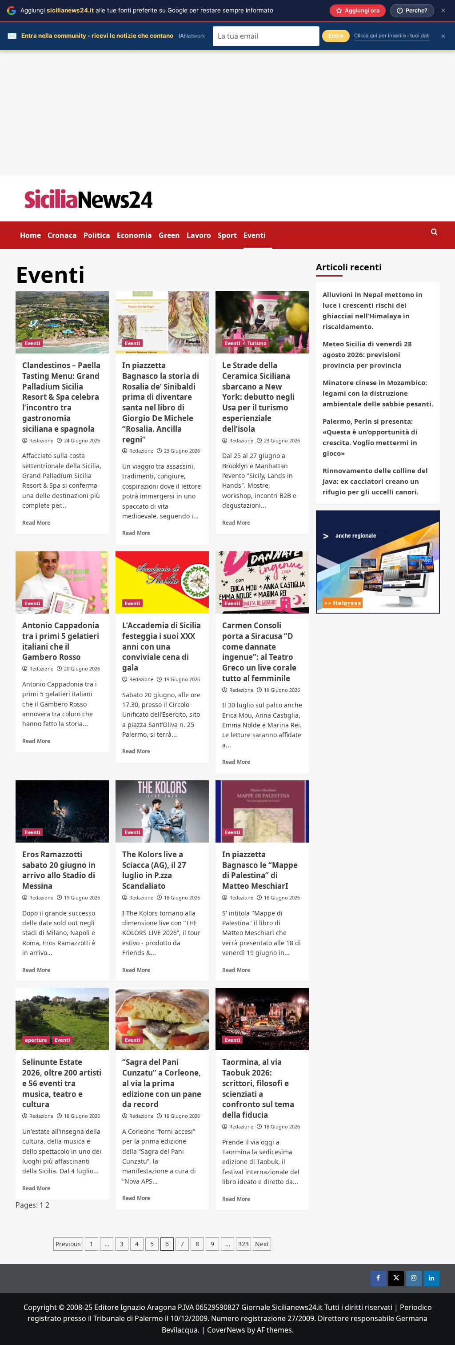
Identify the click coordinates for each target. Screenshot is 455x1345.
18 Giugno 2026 (182, 897)
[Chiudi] (443, 10)
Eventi (254, 235)
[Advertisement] (227, 113)
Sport (227, 235)
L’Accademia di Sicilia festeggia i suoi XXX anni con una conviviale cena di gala (161, 646)
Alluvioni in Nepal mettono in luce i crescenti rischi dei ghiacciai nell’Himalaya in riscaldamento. (373, 310)
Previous (68, 1244)
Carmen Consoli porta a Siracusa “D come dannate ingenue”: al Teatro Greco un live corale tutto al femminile (259, 651)
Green (169, 235)
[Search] (434, 232)
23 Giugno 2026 (182, 450)
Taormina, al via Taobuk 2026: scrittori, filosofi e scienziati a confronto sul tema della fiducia (258, 1088)
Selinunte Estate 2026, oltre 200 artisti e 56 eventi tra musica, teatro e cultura (61, 1083)
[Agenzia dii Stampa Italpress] (378, 561)
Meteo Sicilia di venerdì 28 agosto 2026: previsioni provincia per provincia (367, 354)
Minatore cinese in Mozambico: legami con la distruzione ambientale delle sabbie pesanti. (378, 393)
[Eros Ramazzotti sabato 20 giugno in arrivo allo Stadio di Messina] (62, 811)
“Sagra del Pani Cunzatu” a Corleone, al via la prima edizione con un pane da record (161, 1083)
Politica (97, 235)
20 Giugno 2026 (82, 668)
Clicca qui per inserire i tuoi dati (392, 35)
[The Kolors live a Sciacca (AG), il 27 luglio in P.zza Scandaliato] (162, 811)
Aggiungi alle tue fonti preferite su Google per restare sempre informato (146, 10)
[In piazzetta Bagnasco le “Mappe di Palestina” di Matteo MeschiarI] (262, 811)
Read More (36, 522)
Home (30, 235)
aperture (36, 1039)
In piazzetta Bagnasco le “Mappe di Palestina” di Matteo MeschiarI (260, 870)
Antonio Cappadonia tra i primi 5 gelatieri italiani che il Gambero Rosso (60, 641)
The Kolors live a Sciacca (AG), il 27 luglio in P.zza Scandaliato (154, 870)
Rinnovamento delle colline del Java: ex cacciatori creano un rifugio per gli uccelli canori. (375, 481)
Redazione (41, 440)
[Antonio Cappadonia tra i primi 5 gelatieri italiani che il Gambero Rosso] (62, 582)
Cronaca (62, 235)
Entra (335, 36)
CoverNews (226, 1330)
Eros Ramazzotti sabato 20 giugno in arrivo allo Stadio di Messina (59, 870)
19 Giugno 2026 (182, 679)
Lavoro (199, 235)
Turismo (257, 343)
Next (262, 1244)
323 (243, 1244)
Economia (134, 235)
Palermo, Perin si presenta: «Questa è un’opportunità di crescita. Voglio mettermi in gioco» (370, 437)
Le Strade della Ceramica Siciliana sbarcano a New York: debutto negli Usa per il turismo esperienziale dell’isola (258, 397)
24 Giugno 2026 (82, 440)
